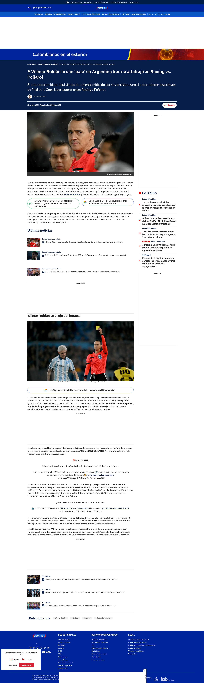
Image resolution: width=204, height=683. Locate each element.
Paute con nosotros (97, 660)
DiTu (59, 654)
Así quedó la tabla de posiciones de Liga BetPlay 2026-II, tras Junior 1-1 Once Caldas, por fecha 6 (159, 221)
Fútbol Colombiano (149, 199)
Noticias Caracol (63, 639)
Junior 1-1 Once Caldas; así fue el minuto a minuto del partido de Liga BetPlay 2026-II (158, 247)
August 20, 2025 (97, 477)
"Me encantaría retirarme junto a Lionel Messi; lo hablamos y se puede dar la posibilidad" (80, 605)
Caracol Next (62, 668)
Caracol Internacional (65, 663)
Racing (75, 618)
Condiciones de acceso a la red (138, 639)
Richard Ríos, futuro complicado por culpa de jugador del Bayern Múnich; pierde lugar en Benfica (83, 242)
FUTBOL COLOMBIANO (110, 14)
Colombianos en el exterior (48, 64)
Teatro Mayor (63, 660)
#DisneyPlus (83, 508)
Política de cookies (134, 648)
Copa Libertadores (103, 618)
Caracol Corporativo (65, 665)
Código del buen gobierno (99, 648)
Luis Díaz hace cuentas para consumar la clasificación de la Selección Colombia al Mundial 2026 (83, 272)
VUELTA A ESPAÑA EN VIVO (55, 14)
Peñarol (87, 618)
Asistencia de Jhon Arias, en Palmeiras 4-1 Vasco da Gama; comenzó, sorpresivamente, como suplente (86, 255)
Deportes (17, 659)
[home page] (67, 2)
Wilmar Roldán (60, 618)
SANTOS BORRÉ (74, 14)
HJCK (60, 651)
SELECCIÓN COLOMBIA (91, 14)
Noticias (29, 659)
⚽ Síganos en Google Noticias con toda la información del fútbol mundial (82, 390)
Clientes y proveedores (99, 654)
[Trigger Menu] (29, 8)
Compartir (171, 105)
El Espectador (63, 657)
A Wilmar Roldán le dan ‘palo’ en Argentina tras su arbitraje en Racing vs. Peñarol (87, 64)
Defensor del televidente (99, 642)
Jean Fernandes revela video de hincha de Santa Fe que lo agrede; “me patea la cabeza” (158, 234)
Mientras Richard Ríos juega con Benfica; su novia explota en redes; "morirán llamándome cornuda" (85, 592)
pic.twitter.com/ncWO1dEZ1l (116, 508)
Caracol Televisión (64, 642)
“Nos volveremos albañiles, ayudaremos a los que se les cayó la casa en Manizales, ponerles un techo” (158, 206)
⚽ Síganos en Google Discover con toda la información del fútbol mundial (108, 202)
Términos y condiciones (136, 651)
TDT (92, 645)
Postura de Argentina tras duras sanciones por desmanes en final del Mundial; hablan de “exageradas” (158, 262)
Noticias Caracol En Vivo (119, 2)
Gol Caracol (88, 2)
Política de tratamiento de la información (141, 645)
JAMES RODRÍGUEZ (139, 14)
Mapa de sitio (96, 657)
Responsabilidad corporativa (137, 642)
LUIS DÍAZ (125, 14)
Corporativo (132, 654)
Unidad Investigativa (101, 2)
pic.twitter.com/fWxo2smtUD (100, 475)
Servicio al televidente (98, 639)
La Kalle (61, 648)
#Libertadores (66, 508)
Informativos (133, 2)
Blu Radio (61, 645)
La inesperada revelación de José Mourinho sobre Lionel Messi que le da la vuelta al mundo (81, 579)
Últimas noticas (76, 2)
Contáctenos (95, 651)
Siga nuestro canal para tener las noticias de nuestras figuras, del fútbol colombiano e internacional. (54, 203)
